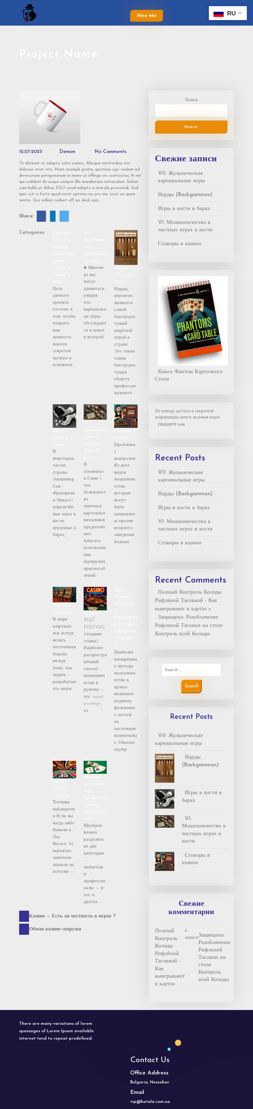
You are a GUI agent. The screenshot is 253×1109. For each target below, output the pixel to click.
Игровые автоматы (62, 609)
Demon (66, 151)
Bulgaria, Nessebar (149, 1082)
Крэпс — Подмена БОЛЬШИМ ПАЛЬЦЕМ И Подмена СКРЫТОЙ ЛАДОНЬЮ (125, 618)
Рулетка (91, 613)
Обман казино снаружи (61, 788)
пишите (167, 424)
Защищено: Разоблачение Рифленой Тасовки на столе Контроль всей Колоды (189, 626)
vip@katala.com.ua (150, 1101)
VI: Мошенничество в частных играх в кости (95, 440)
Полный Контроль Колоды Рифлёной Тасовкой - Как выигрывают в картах (188, 601)
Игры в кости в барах (60, 438)
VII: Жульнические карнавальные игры (181, 177)
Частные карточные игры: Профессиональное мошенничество (95, 798)
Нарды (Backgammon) (124, 275)
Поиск (191, 100)
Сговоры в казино (124, 434)
